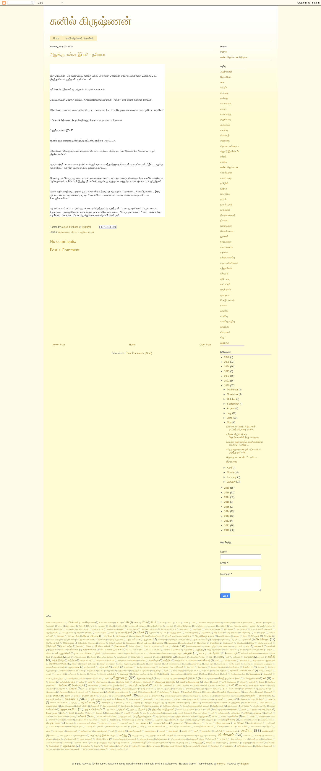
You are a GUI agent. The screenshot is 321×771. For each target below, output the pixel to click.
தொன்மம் (208, 692)
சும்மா (113, 682)
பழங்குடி (74, 703)
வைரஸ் (209, 742)
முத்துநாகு (209, 720)
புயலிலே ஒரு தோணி (186, 710)
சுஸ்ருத (242, 682)
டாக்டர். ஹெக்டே (182, 685)
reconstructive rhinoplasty (77, 629)
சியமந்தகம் (214, 674)
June (230, 417)
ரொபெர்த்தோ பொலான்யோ (179, 726)
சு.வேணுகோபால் (251, 678)
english (269, 623)
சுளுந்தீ (215, 682)
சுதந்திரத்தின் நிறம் (67, 682)
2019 (227, 487)
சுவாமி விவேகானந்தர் (189, 682)
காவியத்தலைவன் (229, 660)
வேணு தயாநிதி (106, 743)
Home (56, 38)
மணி (212, 713)
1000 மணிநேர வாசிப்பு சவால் (81, 622)
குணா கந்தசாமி (154, 664)
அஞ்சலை (152, 633)
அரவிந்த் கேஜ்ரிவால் (153, 636)
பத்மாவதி (244, 699)
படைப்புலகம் (226, 247)
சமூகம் (166, 671)
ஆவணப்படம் (131, 643)
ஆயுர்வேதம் (226, 71)
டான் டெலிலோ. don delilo (214, 685)
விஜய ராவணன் (86, 739)
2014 (227, 511)
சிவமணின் (268, 674)
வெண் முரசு (255, 739)
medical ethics (156, 626)
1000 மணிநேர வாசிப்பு (55, 623)
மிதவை (103, 720)
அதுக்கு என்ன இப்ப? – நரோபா (242, 457)
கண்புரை (264, 653)
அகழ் (79, 633)
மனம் (244, 716)
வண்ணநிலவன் (101, 731)
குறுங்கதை (63, 232)
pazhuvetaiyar (266, 626)
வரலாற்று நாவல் (135, 731)
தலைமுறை (178, 689)
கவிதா (158, 657)
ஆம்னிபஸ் (246, 639)
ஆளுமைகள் (172, 643)
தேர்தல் (176, 692)
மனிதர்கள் (263, 716)
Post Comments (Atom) (139, 353)
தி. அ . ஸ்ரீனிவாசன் (231, 689)
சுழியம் (206, 682)
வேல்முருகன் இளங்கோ (159, 743)
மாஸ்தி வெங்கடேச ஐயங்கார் (86, 720)
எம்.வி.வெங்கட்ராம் (153, 650)
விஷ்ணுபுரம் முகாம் (178, 739)
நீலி (86, 699)
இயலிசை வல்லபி (102, 646)
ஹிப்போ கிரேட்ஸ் (89, 749)
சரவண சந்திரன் (219, 671)
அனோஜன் (162, 640)
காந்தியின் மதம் (86, 660)
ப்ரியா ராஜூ (111, 713)
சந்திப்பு (224, 130)
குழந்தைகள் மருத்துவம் (263, 664)
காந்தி (223, 108)
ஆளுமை (159, 643)
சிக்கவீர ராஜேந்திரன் (108, 674)
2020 (227, 385)
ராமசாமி (62, 726)
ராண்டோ (52, 726)
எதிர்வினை (73, 649)
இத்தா (251, 643)
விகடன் (180, 736)
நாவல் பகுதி (226, 204)
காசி (227, 657)
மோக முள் (70, 723)
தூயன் (134, 692)
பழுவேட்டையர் (87, 232)
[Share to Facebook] (111, 227)
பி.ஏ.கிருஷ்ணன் (67, 706)
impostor (101, 626)
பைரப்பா (81, 713)
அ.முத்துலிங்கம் (52, 633)
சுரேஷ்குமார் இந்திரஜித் (165, 682)
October (231, 399)
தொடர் (198, 692)
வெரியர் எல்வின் (52, 743)
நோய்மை (166, 699)
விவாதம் (224, 342)
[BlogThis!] (104, 227)
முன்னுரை (225, 295)
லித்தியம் (268, 726)
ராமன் (100, 726)
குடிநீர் (142, 664)
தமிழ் (83, 689)
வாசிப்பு (224, 316)
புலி (215, 710)
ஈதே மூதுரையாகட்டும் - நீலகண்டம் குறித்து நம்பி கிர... (243, 451)
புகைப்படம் (232, 706)
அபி (255, 633)
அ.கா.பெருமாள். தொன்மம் (261, 629)
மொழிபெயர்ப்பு (266, 720)
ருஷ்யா (133, 726)
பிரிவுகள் (137, 706)
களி (210, 657)
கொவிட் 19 (248, 667)
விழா (222, 337)
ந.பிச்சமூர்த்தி (220, 692)
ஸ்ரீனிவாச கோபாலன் (263, 746)
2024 (227, 366)
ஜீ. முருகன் (258, 742)
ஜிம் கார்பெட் (235, 743)
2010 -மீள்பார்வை (106, 623)
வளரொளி (186, 731)
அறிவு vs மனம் (69, 640)
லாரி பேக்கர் (242, 726)
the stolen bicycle (168, 629)
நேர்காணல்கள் (134, 699)
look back (120, 626)
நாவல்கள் (225, 209)
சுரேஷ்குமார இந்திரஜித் (142, 682)
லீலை (48, 731)
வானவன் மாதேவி (165, 735)
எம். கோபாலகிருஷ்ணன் (111, 649)
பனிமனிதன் (105, 703)
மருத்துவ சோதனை (163, 716)
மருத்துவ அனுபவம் (143, 716)
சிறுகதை (225, 140)
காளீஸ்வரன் (244, 660)
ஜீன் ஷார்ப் (271, 743)
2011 (227, 525)
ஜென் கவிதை (109, 746)
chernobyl (227, 623)
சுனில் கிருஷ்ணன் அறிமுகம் (234, 57)
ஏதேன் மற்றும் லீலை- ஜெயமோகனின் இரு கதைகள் (242, 436)
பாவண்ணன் (51, 706)
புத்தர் (132, 710)
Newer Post (59, 344)
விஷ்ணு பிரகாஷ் (146, 739)
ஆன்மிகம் (201, 643)
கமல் (68, 657)
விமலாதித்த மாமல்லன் (263, 736)
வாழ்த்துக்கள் (137, 736)
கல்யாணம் (148, 657)
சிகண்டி (83, 674)
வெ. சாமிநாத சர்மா (239, 739)
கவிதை (224, 98)
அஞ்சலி (140, 632)
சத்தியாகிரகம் (123, 671)
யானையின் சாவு (126, 723)
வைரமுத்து (197, 742)
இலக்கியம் (225, 76)
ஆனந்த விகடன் (186, 643)
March (230, 472)
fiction (60, 626)
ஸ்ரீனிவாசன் (51, 749)
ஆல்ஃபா (102, 643)
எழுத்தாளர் (188, 650)
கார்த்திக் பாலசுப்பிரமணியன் (186, 660)
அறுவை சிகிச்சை (86, 639)
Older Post (205, 344)
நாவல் (223, 199)
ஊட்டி (62, 650)
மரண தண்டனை (59, 716)
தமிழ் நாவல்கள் (147, 689)
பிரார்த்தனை (126, 706)
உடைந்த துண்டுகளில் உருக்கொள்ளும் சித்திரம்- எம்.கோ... (244, 443)
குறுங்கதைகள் (89, 667)
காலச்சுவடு (205, 660)
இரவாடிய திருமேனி (151, 646)
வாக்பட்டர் (218, 731)
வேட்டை (93, 743)
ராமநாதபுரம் (90, 726)
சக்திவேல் (91, 671)
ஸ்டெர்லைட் (228, 746)
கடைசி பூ (202, 653)
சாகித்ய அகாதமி (265, 671)
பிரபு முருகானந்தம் (110, 706)
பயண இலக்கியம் (257, 699)
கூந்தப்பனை (128, 667)
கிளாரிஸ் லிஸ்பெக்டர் (58, 663)
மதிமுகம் (268, 713)
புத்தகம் (224, 273)
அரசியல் (108, 636)
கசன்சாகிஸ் (164, 653)
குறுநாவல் (225, 124)
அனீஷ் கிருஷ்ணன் (116, 640)
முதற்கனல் (159, 720)
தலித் (168, 689)
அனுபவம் (147, 639)
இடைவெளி (241, 643)
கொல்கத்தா (234, 667)
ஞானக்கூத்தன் (118, 685)
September (233, 403)
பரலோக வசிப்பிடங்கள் (58, 703)
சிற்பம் (223, 156)
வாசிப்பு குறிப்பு (227, 321)
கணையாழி (231, 653)
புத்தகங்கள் (226, 268)
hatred (82, 626)
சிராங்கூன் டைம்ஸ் (238, 674)
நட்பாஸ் (260, 692)
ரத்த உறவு (208, 723)
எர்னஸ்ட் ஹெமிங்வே (172, 650)
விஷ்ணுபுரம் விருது (196, 739)
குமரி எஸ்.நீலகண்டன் (172, 664)
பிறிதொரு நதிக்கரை (171, 706)
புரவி (208, 709)
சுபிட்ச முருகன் (102, 682)
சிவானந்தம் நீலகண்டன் (76, 678)
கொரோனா (202, 667)
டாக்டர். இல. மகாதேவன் (162, 685)
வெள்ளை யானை (80, 743)
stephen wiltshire (149, 629)
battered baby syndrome (209, 623)
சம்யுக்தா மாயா (192, 671)
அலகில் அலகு (224, 636)
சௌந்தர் (105, 685)
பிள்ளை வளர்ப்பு (152, 706)
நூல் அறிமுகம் (96, 699)
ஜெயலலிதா (85, 746)
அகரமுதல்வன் (67, 633)
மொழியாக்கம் (227, 300)
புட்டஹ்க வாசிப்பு (259, 706)
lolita (111, 626)
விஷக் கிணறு (102, 739)
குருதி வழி (208, 664)
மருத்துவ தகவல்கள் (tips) (184, 716)
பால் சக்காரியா (250, 703)
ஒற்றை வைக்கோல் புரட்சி (113, 653)
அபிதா (262, 633)
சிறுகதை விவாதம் (229, 146)
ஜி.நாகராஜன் (221, 743)
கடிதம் (223, 87)
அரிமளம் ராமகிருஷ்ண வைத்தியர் (178, 636)
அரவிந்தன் (136, 636)
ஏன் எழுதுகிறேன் (62, 653)
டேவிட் (231, 685)
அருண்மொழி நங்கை (204, 636)
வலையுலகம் (150, 731)
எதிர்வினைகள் (89, 649)
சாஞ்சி (48, 674)
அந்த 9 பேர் (218, 633)
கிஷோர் (75, 664)
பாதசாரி (137, 703)
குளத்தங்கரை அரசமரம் (55, 667)
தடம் (265, 685)
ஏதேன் (269, 650)
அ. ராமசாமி (242, 629)
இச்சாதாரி (231, 461)
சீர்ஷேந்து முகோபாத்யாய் (229, 678)
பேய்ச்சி (71, 713)
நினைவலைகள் (227, 215)
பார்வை (195, 703)
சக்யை (100, 671)
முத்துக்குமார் (196, 720)
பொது (89, 713)
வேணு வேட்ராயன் (122, 743)
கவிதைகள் (181, 657)
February (232, 477)
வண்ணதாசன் (86, 731)
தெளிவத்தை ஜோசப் (148, 692)
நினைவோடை (227, 231)
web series (228, 629)
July (229, 413)
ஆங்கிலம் (224, 640)
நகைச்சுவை (234, 692)
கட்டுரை (224, 92)
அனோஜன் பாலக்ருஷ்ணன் (179, 640)
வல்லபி (162, 731)
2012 (227, 520)
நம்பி (48, 696)
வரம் (112, 731)
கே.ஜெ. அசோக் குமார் (146, 667)
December (233, 389)
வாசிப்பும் (52, 736)
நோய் (158, 699)
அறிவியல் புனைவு (53, 640)
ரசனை (223, 305)
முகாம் (148, 719)
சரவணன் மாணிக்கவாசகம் (242, 670)
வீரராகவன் (211, 739)
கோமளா (261, 667)
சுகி (264, 678)
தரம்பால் (160, 689)
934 (193, 623)
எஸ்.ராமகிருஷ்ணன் (255, 650)
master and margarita (137, 626)
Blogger (244, 763)
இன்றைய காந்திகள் (193, 646)
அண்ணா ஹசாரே (191, 633)
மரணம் (71, 716)
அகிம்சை (87, 633)
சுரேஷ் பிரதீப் (124, 682)
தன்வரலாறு (226, 178)
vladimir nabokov (212, 629)
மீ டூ (111, 720)
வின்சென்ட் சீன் (70, 739)
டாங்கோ (196, 685)
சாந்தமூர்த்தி (60, 674)
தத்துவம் (61, 688)
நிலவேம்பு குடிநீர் (208, 696)
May (229, 422)
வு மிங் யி (223, 739)
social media (132, 629)
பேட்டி (63, 713)
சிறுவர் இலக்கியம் (229, 151)
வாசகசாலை (231, 731)
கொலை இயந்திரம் (218, 667)
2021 (227, 380)
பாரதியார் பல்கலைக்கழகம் (178, 703)
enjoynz (221, 763)
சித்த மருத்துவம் (177, 674)
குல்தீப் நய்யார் (234, 664)
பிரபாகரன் (95, 706)
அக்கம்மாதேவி (100, 633)
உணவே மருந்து (210, 646)
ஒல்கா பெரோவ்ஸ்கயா (82, 653)
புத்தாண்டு (142, 709)
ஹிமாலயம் (103, 749)
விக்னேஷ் (190, 736)
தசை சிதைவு (254, 685)
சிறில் (107, 678)
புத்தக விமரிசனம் (229, 263)
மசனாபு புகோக (201, 713)
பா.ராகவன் (118, 703)
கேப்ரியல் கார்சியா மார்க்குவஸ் (171, 667)
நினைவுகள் (226, 225)
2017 (227, 497)
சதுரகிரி (110, 671)
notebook (222, 626)
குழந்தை (247, 664)
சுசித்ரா (52, 682)
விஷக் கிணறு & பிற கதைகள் (124, 739)
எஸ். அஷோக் (230, 650)
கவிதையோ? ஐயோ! (197, 657)
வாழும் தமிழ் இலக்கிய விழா (102, 735)
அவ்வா (236, 636)
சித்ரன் (204, 674)
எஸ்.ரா (242, 650)
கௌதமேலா (63, 671)
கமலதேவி (58, 657)
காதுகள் (260, 657)
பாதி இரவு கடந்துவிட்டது (154, 703)
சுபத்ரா (81, 682)
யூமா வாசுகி (178, 723)
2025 (227, 361)
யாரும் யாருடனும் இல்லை (86, 723)
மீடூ (117, 720)
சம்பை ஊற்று (178, 671)
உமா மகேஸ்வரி (225, 646)
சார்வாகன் (72, 674)
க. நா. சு (141, 653)
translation (184, 629)
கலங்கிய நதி (122, 657)
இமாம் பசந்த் (66, 646)
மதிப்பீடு (247, 713)
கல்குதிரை (135, 657)
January (231, 481)
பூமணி (243, 710)
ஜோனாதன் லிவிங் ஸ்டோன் (196, 746)
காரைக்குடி (225, 114)
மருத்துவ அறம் (125, 716)
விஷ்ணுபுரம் (161, 739)
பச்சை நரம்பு (206, 699)
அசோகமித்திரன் (124, 632)
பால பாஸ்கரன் (207, 703)
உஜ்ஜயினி (53, 650)
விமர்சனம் (225, 332)
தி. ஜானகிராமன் (248, 689)
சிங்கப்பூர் (225, 135)
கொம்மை (190, 667)
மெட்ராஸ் (244, 720)
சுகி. (273, 678)
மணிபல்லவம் (223, 713)
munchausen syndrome (204, 626)
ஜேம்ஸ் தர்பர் (123, 746)
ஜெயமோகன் (69, 745)
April (230, 467)
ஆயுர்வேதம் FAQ (52, 643)
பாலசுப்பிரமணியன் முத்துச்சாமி (228, 703)
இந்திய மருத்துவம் (265, 643)
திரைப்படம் (51, 692)
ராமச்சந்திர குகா (75, 726)
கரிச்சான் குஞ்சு (80, 657)
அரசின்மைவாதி (122, 636)
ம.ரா (144, 713)
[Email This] (100, 227)
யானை (113, 723)
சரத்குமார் (206, 671)
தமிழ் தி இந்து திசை (130, 689)
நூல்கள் (224, 236)
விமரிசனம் (210, 736)
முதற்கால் (170, 719)
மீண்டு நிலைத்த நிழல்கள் (132, 720)
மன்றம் (272, 716)
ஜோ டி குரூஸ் (154, 746)
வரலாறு (224, 310)
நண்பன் (269, 692)
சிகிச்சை (93, 674)
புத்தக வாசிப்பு (227, 257)
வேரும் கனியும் (139, 742)
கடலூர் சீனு (176, 653)
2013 (227, 516)
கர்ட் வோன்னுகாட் (106, 657)
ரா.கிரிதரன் (270, 723)
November (233, 394)
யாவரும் (103, 723)
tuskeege (197, 629)
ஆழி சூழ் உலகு (145, 643)
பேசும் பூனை (51, 713)
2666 (186, 623)
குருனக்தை (220, 664)
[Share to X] (107, 227)
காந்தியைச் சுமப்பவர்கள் (105, 660)
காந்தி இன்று (58, 660)
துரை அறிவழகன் (122, 692)
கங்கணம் (152, 653)
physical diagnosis (54, 629)
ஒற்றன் (97, 653)
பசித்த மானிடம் (192, 699)
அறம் (245, 636)
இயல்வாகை (119, 646)
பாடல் (128, 703)
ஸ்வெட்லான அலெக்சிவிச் (69, 749)
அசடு (112, 633)
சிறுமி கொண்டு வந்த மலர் (167, 678)
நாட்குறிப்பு (225, 193)
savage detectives (115, 629)
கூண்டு (116, 667)
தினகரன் (63, 692)
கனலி (219, 657)
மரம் (91, 716)
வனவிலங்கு (206, 731)
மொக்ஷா (254, 720)
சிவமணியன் (254, 674)
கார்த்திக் (167, 660)
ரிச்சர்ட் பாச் (122, 726)
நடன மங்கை (249, 692)
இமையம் (79, 646)
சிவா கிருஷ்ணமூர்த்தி (54, 678)
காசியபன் (236, 657)
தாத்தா (201, 689)
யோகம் (190, 723)
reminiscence (97, 629)
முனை (219, 720)
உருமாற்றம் (238, 646)
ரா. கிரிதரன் (239, 723)
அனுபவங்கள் (133, 639)
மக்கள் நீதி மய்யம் (185, 713)
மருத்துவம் (225, 289)
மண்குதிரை (235, 713)
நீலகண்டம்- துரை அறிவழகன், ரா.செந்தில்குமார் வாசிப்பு (241, 428)
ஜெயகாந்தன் (54, 746)
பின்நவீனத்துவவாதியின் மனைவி (196, 706)
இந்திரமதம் (51, 646)
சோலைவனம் (93, 685)
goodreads (70, 626)
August (231, 408)
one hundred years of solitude (243, 626)
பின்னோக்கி (218, 706)
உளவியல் (271, 646)
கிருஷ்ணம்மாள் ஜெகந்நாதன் (264, 660)
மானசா (69, 720)
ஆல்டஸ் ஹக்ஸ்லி (116, 643)
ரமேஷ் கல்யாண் (223, 723)
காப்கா (142, 660)
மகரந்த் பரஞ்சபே (156, 713)
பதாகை (224, 252)
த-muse (242, 685)
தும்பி (110, 692)
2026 (227, 357)
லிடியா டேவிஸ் (256, 726)
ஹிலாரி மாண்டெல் (118, 749)
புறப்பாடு (224, 710)
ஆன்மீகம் (214, 643)
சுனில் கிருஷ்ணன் (91, 21)
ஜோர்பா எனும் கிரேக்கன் (172, 746)
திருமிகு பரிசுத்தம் (265, 689)
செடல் (261, 682)
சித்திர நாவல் (192, 674)
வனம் (196, 731)
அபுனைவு (60, 636)
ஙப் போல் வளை (77, 671)
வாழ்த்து (224, 326)
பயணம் (271, 699)
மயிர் (48, 716)
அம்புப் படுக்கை (90, 636)
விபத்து (200, 736)
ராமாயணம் (110, 726)
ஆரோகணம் (68, 643)
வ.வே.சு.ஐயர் (59, 731)
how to (91, 626)
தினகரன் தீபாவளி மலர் (79, 692)
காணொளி (225, 103)
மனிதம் (252, 716)
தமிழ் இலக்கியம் (95, 689)
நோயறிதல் (148, 699)
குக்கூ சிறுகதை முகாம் (128, 664)
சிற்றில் (223, 162)
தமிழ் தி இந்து (111, 688)
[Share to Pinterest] (114, 227)
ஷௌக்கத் (215, 746)
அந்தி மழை (245, 633)
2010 (227, 530)
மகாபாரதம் (170, 713)
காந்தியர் (72, 660)
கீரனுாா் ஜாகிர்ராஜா (89, 664)
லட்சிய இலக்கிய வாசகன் (203, 726)
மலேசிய (224, 716)
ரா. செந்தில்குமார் (255, 723)
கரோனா (92, 657)
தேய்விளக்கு (164, 692)
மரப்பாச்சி (225, 284)
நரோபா (74, 232)
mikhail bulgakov (184, 626)
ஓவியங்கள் (130, 653)
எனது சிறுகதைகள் (214, 650)
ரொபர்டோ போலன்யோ (156, 726)
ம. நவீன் (127, 713)
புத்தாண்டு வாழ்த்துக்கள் (163, 709)
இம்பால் (89, 646)
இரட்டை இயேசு (134, 646)
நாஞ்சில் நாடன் (89, 695)
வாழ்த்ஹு (150, 736)
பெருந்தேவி (266, 709)
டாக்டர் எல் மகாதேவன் (138, 685)
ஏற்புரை (49, 653)
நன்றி (76, 696)
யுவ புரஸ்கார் (142, 723)
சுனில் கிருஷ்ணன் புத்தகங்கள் (80, 38)
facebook (50, 626)
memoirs (169, 626)
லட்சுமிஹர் (221, 726)
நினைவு (224, 220)
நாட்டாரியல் (116, 696)
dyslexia (259, 623)
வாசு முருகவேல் (66, 736)
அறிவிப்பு (268, 636)
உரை (222, 82)
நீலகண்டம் (71, 699)
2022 (227, 376)
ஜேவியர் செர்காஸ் (139, 746)
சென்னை (63, 685)
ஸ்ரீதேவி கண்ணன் (244, 746)
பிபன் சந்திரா (82, 706)
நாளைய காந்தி (192, 696)
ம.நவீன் (137, 713)
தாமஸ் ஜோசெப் (213, 689)
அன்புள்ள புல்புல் (200, 639)
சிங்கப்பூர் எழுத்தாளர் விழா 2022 (145, 674)
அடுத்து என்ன (175, 633)
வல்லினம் (173, 731)
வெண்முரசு (267, 739)
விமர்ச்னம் (247, 736)
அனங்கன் (102, 640)
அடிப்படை (163, 633)
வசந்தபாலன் (72, 731)
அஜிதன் (214, 640)
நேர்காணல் (225, 241)
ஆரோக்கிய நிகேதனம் (87, 643)
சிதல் (164, 674)
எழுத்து (199, 649)
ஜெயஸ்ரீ (97, 746)
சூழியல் (252, 682)
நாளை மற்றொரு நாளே (174, 696)
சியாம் (224, 674)
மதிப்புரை (225, 279)
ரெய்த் (142, 726)
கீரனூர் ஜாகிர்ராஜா (107, 664)
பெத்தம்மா (254, 710)
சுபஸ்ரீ (90, 682)
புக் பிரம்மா (245, 706)
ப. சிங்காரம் (178, 699)
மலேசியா (234, 716)
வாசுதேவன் (80, 735)
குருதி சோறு (196, 664)
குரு (186, 664)
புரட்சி (200, 710)
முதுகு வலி (183, 720)
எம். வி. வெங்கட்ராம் (134, 650)
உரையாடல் (258, 646)
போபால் (99, 713)
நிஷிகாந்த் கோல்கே (53, 699)
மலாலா (214, 716)
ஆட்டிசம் (235, 640)
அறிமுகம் (255, 636)
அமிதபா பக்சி (73, 636)
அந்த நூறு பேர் (232, 633)
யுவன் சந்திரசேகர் (161, 723)
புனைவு (233, 709)
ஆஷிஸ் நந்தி (228, 643)
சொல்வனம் (226, 172)
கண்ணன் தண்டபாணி (249, 653)
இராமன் (165, 646)
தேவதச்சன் (187, 692)
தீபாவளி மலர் (98, 692)
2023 (227, 371)
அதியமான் (206, 633)
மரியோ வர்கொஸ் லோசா (106, 716)
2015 (227, 506)
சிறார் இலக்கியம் (94, 678)
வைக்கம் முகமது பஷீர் (179, 743)
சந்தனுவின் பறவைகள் (141, 671)
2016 (227, 501)
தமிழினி (224, 183)
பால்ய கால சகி (266, 703)
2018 (227, 492)
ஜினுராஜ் (246, 743)
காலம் (217, 660)
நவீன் (67, 695)
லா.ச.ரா (231, 726)
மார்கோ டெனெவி (56, 720)
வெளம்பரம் (66, 743)
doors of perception (243, 623)
